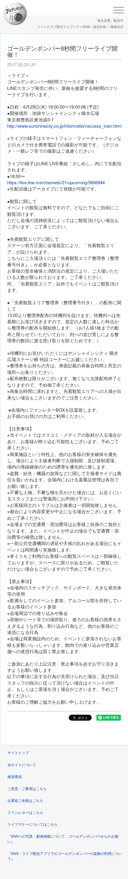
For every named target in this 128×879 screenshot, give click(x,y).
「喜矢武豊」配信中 (109, 20)
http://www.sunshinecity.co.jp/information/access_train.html (64, 126)
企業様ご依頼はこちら (25, 800)
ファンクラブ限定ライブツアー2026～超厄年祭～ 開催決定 (80, 26)
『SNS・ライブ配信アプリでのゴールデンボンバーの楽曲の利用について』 (64, 856)
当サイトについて (21, 764)
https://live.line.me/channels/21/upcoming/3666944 (56, 182)
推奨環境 (14, 776)
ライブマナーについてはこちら (32, 824)
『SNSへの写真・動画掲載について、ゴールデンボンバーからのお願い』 (62, 838)
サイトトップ (18, 752)
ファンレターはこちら (25, 812)
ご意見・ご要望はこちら (27, 788)
